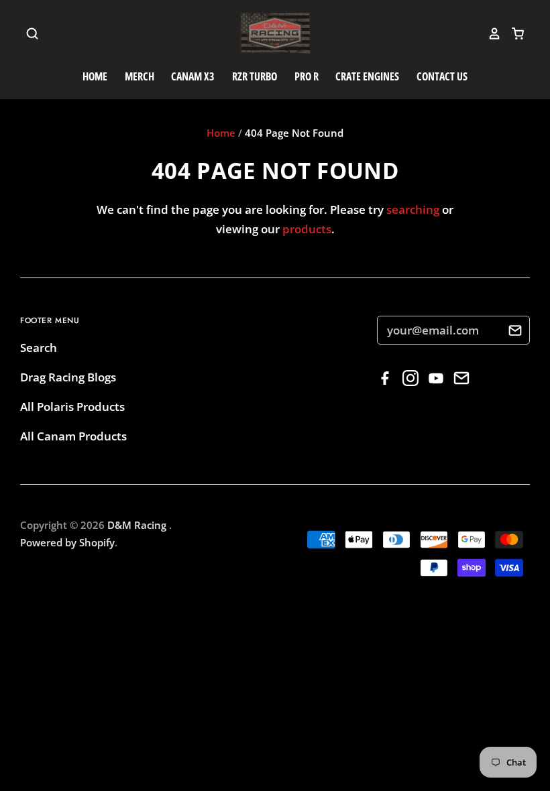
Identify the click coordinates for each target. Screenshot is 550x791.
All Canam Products (73, 436)
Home (94, 76)
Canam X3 (193, 76)
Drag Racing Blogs (68, 377)
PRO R (306, 76)
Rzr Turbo (254, 76)
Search (38, 347)
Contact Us (442, 76)
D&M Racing (138, 525)
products (306, 229)
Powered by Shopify (67, 542)
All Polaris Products (72, 406)
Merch (139, 76)
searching (412, 209)
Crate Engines (367, 76)
